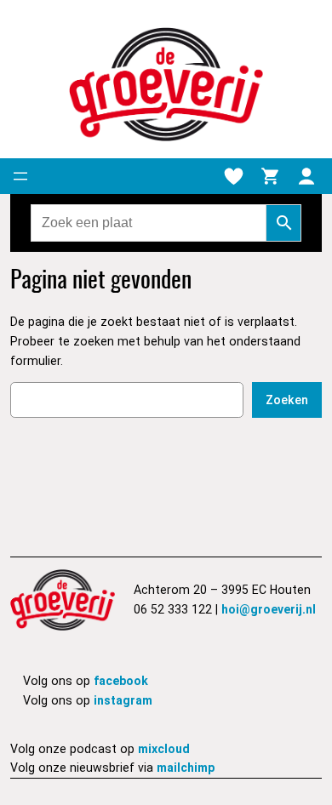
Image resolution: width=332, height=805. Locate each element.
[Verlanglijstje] (233, 176)
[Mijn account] (306, 176)
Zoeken (287, 400)
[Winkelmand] (270, 176)
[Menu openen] (20, 176)
